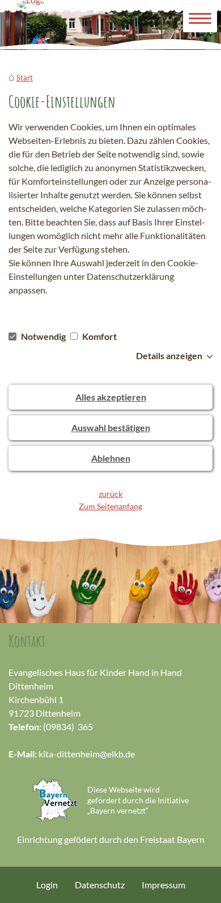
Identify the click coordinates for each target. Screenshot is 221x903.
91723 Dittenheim (44, 713)
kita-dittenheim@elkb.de (87, 753)
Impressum (163, 884)
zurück (110, 494)
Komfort (98, 336)
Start (24, 78)
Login (47, 884)
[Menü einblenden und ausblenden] (201, 18)
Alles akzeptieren (110, 396)
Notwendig (43, 336)
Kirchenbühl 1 (35, 699)
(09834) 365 (68, 726)
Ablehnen (110, 458)
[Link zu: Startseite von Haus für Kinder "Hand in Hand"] (31, 5)
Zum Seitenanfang (110, 506)
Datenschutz (100, 884)
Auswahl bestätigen (110, 427)
